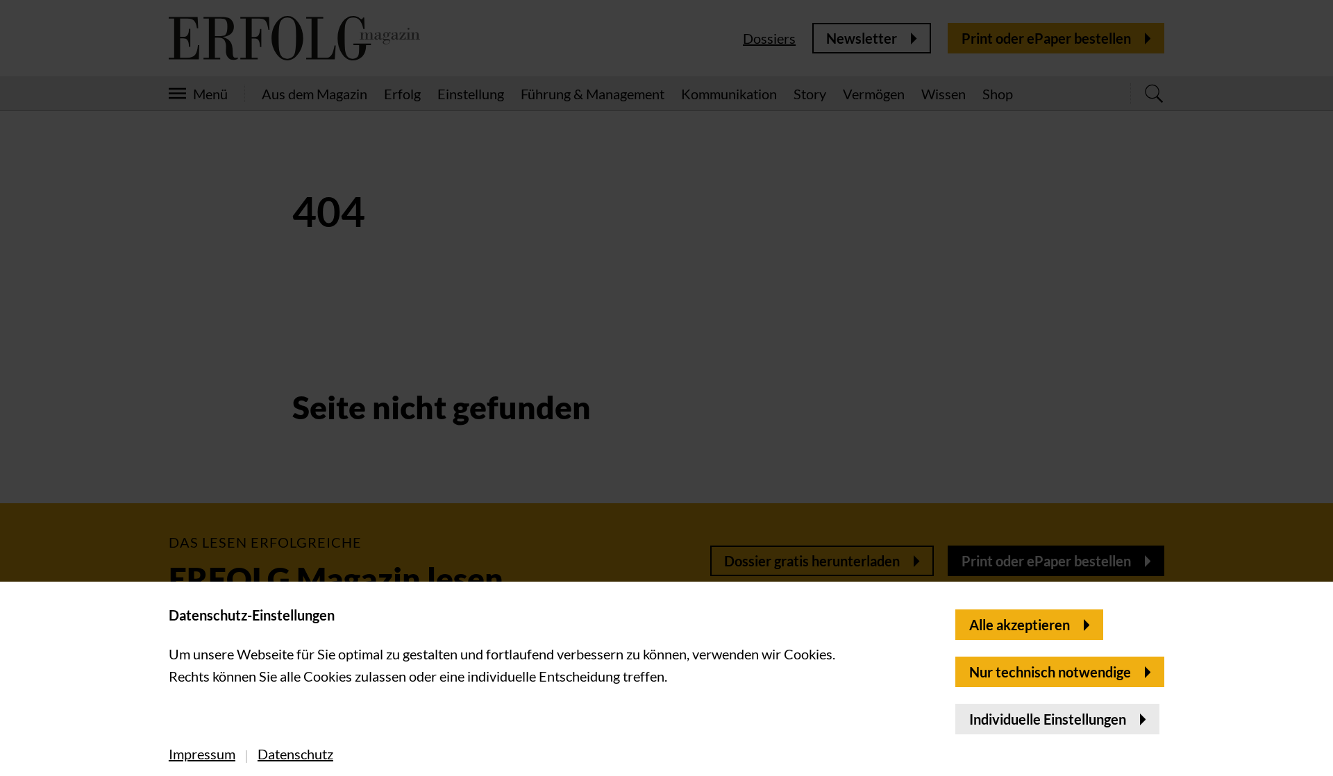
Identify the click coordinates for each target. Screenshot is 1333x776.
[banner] (666, 388)
